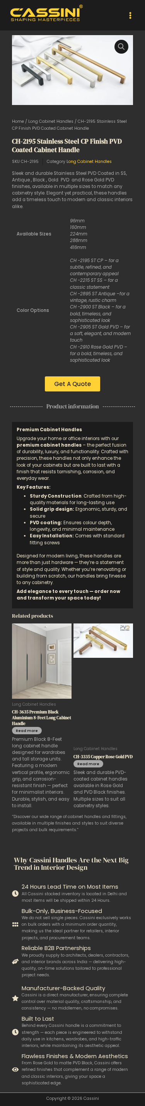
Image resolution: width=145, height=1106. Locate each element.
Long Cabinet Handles (50, 121)
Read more (27, 730)
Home (18, 121)
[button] (121, 47)
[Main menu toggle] (130, 15)
